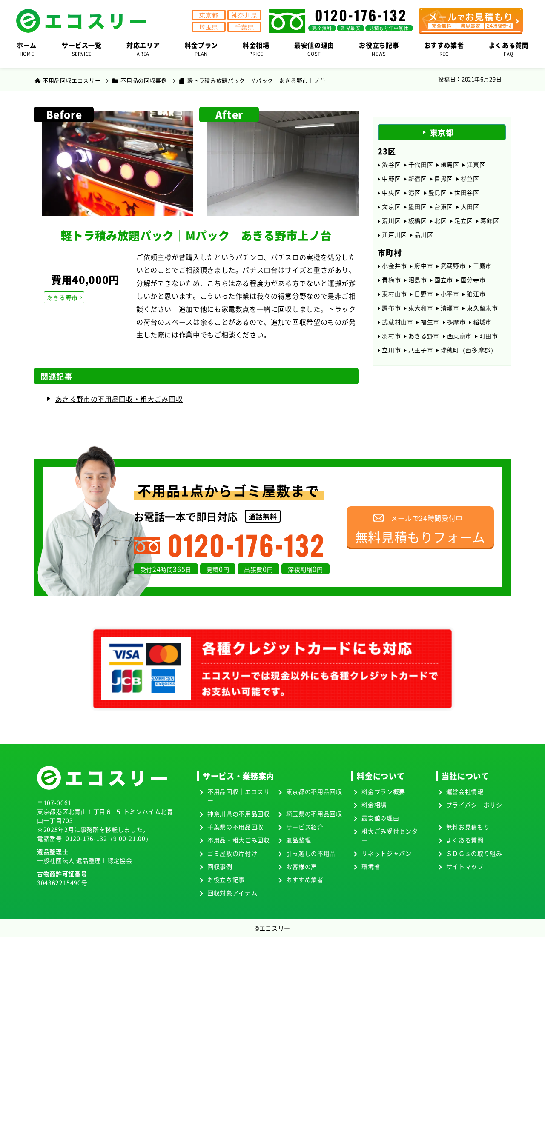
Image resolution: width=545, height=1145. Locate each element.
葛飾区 (489, 220)
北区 (440, 220)
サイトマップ (465, 866)
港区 (414, 192)
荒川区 (391, 220)
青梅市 (391, 279)
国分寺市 (473, 279)
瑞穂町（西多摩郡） (469, 349)
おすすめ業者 (305, 879)
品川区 (423, 234)
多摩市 (456, 321)
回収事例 (219, 866)
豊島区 (437, 192)
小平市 (450, 293)
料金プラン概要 (383, 791)
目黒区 (443, 178)
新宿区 (417, 178)
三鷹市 (482, 265)
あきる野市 (62, 297)
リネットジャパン (386, 853)
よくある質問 (465, 840)
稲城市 (482, 321)
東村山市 (394, 293)
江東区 (476, 164)
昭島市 (417, 279)
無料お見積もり (468, 826)
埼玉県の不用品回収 (314, 813)
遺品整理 (298, 840)
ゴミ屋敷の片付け (232, 853)
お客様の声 (301, 866)
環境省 (370, 866)
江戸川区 (394, 234)
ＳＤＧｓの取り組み (474, 853)
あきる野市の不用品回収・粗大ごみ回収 (119, 399)
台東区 (443, 206)
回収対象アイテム (232, 892)
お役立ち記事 (226, 879)
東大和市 (420, 307)
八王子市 (420, 349)
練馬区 (450, 164)
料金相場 (374, 804)
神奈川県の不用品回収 (238, 813)
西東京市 (459, 335)
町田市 (488, 335)
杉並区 (470, 178)
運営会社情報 (465, 791)
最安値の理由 (380, 818)
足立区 (463, 220)
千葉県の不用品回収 (235, 826)
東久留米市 (482, 307)
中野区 (391, 178)
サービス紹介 (305, 826)
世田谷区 (466, 192)
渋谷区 (391, 164)
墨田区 (417, 206)
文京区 (391, 206)
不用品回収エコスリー (71, 80)
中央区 (391, 192)
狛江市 (476, 293)
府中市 (423, 265)
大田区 (470, 206)
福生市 (430, 321)
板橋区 (417, 220)
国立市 (443, 279)
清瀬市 (450, 307)
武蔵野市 (453, 265)
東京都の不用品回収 (314, 791)
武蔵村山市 (397, 321)
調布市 (391, 307)
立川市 (391, 349)
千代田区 (420, 164)
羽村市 (391, 335)
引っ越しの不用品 (311, 853)
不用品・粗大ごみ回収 (238, 840)
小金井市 (394, 265)
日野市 (423, 293)
